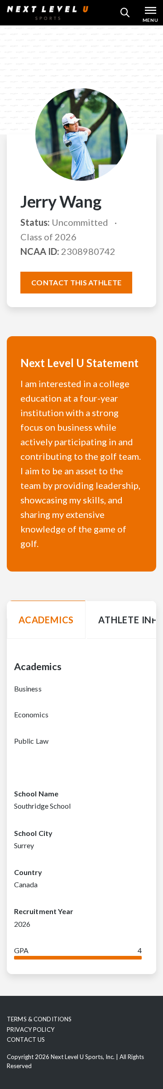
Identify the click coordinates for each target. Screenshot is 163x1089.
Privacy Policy (30, 1029)
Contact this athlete (76, 282)
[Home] (47, 13)
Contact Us (26, 1039)
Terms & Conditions (39, 1019)
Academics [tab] (46, 619)
